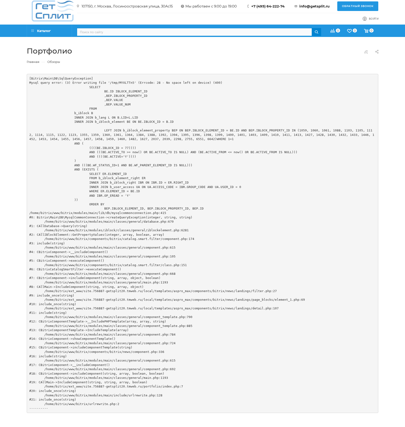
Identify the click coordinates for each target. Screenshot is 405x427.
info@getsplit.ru (314, 6)
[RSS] (366, 52)
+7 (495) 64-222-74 (268, 6)
